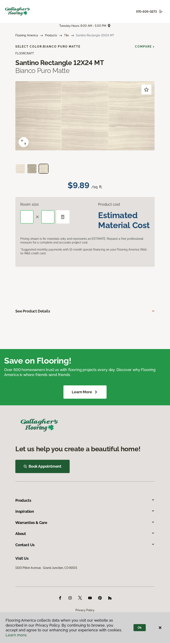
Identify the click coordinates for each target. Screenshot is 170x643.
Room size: (29, 204)
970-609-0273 (146, 11)
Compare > (145, 46)
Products (51, 35)
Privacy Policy (84, 610)
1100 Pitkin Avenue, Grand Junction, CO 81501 (46, 567)
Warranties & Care (31, 522)
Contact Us (25, 545)
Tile (66, 35)
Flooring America (26, 35)
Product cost (109, 204)
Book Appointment (45, 466)
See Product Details (32, 311)
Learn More (82, 392)
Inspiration (24, 511)
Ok (140, 627)
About (20, 533)
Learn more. (16, 635)
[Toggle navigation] (161, 11)
